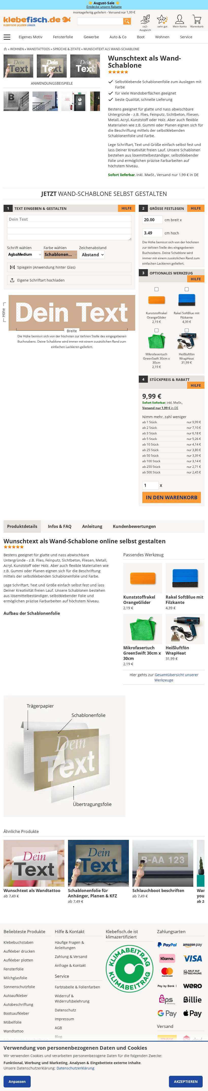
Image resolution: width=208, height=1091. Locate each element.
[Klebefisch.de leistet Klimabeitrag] (129, 969)
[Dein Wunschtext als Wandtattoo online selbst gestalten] (34, 863)
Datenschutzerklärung (75, 1068)
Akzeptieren (186, 1081)
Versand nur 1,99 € (178, 174)
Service (186, 36)
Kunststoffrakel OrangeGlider (139, 599)
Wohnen (162, 36)
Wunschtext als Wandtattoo (32, 890)
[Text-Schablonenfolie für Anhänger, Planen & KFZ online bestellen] (98, 863)
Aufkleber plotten (18, 960)
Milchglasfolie (15, 977)
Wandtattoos (38, 49)
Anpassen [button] (17, 1081)
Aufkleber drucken (19, 951)
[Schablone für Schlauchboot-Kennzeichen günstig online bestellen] (162, 863)
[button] (16, 101)
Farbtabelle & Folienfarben (77, 987)
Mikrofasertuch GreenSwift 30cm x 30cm (142, 653)
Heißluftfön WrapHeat (177, 650)
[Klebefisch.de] (37, 22)
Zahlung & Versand (71, 956)
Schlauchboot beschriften (158, 890)
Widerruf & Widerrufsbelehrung (72, 998)
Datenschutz (65, 1010)
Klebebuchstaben (18, 942)
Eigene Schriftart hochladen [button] (41, 280)
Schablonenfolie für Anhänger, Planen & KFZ (92, 893)
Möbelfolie (13, 1022)
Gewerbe (91, 36)
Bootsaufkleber (16, 1013)
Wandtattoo (13, 1031)
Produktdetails (22, 526)
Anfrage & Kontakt (70, 965)
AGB (58, 1027)
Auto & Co (118, 36)
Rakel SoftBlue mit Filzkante (184, 599)
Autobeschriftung (18, 1004)
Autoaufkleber (16, 995)
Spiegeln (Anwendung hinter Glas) (46, 267)
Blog (58, 1036)
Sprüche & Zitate (66, 49)
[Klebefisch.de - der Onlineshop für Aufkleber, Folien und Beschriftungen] (5, 49)
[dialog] (104, 1066)
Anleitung (92, 526)
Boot (141, 36)
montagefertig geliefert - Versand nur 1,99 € (104, 12)
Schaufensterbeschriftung (26, 1040)
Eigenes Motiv (30, 36)
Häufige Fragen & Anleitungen (69, 945)
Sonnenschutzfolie (19, 986)
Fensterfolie (63, 36)
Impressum (64, 1018)
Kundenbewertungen (134, 526)
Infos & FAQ (60, 526)
